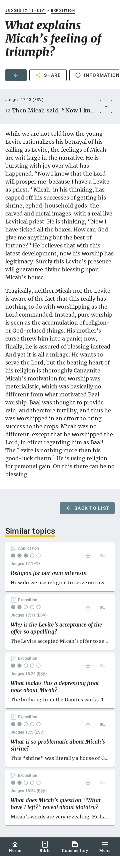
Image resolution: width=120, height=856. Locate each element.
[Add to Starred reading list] (88, 556)
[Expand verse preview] (106, 106)
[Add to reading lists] (102, 556)
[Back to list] (16, 75)
